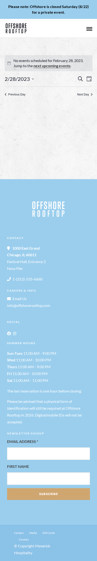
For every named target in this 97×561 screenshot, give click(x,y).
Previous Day (16, 94)
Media (33, 533)
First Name (18, 466)
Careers (19, 533)
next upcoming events (51, 65)
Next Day (83, 94)
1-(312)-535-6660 (27, 279)
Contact (24, 539)
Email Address (22, 441)
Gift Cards (48, 533)
